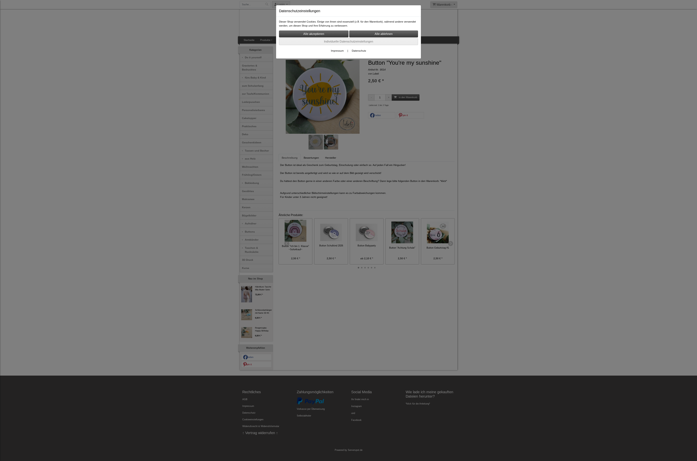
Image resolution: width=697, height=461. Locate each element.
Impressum (337, 50)
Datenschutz (359, 50)
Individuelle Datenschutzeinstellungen (348, 41)
